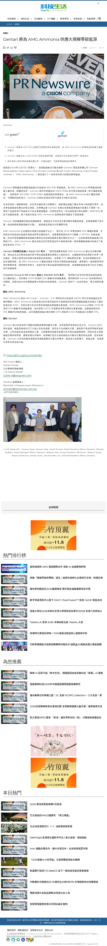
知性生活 (25, 18)
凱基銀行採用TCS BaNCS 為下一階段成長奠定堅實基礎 (59, 870)
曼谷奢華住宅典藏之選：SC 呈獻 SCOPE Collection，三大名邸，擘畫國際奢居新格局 (66, 695)
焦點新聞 (91, 18)
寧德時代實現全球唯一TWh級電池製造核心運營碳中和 (58, 633)
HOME (9, 24)
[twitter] (8, 48)
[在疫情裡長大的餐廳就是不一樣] (53, 741)
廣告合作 (49, 930)
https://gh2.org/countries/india (24, 355)
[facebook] (5, 48)
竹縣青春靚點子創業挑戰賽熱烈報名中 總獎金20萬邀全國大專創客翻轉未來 (66, 644)
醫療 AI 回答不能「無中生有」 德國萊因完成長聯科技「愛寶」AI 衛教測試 (66, 673)
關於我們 (11, 930)
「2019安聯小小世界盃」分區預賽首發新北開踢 (55, 859)
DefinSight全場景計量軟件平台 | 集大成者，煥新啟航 (58, 837)
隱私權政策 (23, 930)
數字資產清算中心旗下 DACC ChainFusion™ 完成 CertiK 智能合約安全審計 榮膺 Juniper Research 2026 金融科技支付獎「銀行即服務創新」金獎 (66, 600)
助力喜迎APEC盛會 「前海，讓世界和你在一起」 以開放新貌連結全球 (65, 717)
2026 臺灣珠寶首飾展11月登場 (45, 804)
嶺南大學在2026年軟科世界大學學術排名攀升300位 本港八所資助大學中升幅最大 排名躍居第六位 (66, 611)
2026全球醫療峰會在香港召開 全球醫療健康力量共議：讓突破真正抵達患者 (66, 706)
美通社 (17, 24)
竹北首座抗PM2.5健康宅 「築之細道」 (50, 815)
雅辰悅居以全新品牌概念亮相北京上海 (50, 893)
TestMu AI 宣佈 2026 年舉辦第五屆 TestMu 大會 (56, 622)
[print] (12, 48)
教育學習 (64, 18)
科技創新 (11, 18)
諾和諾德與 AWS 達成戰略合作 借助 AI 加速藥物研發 (58, 566)
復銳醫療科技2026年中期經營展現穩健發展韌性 (55, 684)
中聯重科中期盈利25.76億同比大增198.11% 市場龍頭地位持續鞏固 (64, 882)
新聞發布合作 (36, 930)
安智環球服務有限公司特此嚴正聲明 (48, 904)
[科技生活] (53, 9)
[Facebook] (98, 3)
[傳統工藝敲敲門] (53, 535)
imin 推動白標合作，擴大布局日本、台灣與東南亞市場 (59, 848)
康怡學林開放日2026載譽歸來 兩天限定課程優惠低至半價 (60, 589)
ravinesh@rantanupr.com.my (20, 389)
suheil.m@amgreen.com (17, 375)
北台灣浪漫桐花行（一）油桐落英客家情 (51, 826)
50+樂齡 (51, 18)
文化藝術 (38, 18)
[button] (99, 19)
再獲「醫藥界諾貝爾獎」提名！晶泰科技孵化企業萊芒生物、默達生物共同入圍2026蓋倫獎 (66, 577)
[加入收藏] (15, 48)
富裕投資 (78, 18)
